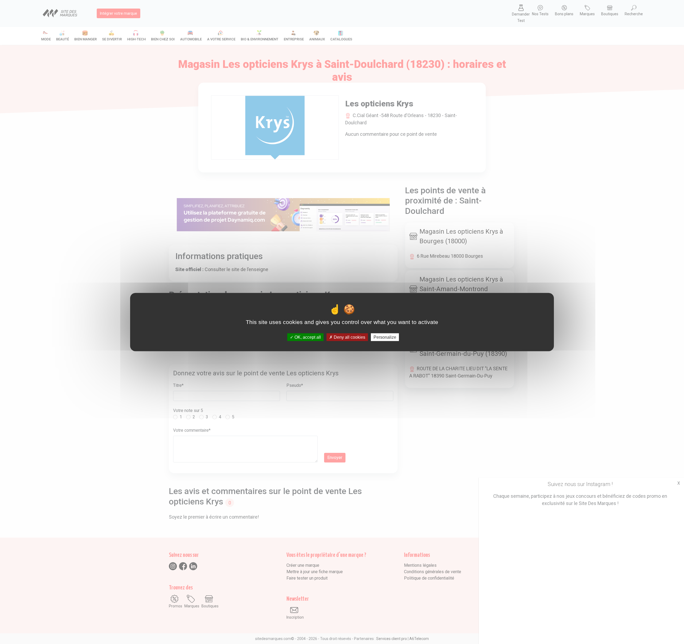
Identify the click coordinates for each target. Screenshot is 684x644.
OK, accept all (307, 337)
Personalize (385, 337)
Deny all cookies (349, 337)
